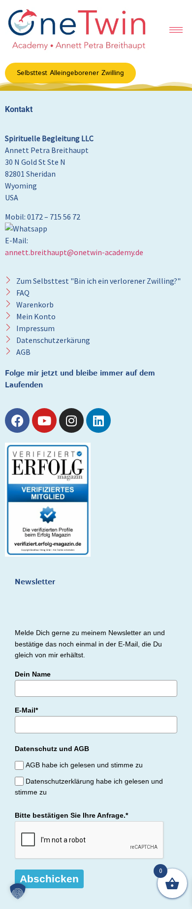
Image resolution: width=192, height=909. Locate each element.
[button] (17, 891)
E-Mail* (26, 710)
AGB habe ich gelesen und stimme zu (84, 765)
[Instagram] (71, 420)
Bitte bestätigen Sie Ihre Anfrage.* (71, 815)
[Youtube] (44, 420)
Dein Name (33, 674)
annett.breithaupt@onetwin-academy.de (74, 252)
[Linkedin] (98, 420)
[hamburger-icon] (176, 30)
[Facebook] (17, 420)
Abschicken (49, 878)
